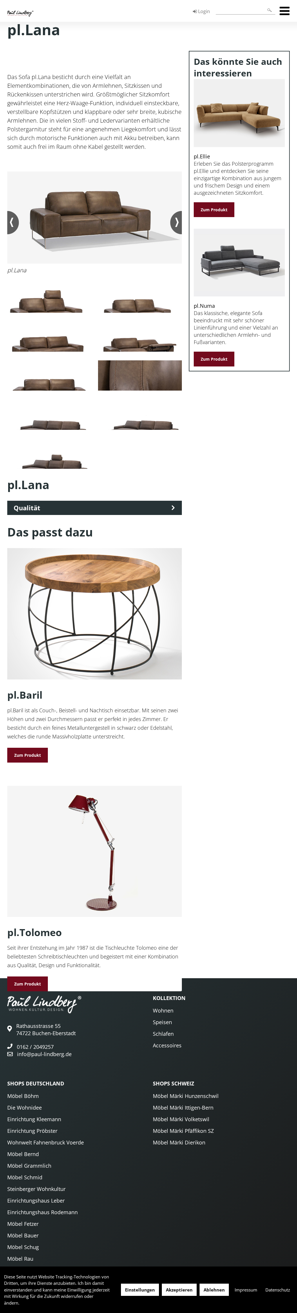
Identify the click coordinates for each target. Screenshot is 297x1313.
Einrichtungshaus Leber (36, 1200)
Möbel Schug (23, 1247)
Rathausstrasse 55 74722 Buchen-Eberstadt (46, 1029)
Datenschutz (277, 1290)
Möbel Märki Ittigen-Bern (183, 1107)
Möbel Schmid (24, 1177)
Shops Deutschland (35, 1083)
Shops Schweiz (173, 1083)
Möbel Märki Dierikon (179, 1142)
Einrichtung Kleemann (34, 1119)
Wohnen (163, 1010)
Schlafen (163, 1033)
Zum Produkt (27, 755)
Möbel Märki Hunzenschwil (186, 1095)
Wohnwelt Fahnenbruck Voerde (45, 1142)
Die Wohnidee (24, 1107)
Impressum (246, 1290)
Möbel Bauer (23, 1235)
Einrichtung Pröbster (32, 1130)
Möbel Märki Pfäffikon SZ (183, 1130)
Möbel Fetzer (23, 1223)
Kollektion (169, 997)
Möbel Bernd (23, 1154)
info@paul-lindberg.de (44, 1054)
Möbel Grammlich (29, 1165)
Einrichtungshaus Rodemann (42, 1212)
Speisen (162, 1022)
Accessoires (167, 1045)
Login (203, 11)
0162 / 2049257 (35, 1046)
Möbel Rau (20, 1258)
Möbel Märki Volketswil (181, 1119)
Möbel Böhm (23, 1095)
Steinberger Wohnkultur (36, 1188)
